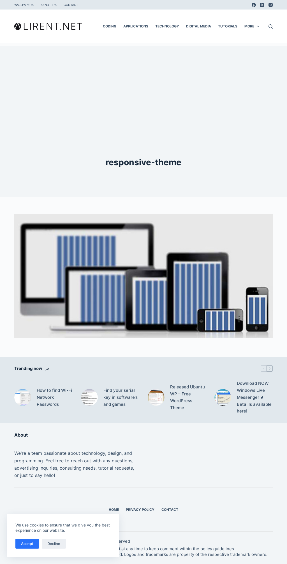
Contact (71, 5)
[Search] (271, 26)
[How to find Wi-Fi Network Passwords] (22, 397)
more (249, 26)
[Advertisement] (143, 85)
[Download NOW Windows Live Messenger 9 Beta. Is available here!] (222, 397)
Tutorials (227, 26)
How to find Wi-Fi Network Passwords (54, 397)
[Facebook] (254, 5)
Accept (27, 543)
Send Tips (49, 5)
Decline (53, 543)
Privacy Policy (140, 509)
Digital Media (198, 26)
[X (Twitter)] (262, 5)
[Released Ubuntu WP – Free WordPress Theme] (156, 397)
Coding (109, 26)
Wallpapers (24, 5)
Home (114, 509)
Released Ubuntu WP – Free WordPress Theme (187, 397)
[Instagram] (271, 5)
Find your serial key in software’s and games (120, 397)
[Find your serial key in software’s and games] (89, 397)
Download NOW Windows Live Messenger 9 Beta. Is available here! (254, 397)
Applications (135, 26)
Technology (167, 26)
